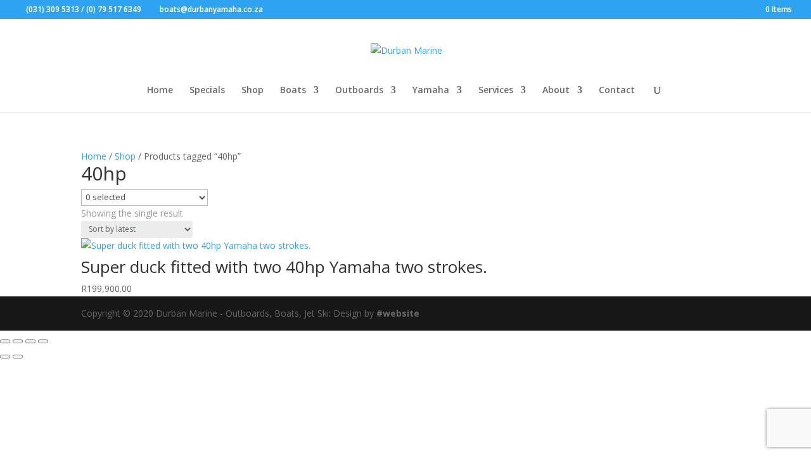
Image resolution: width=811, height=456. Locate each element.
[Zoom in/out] (5, 341)
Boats (293, 91)
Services (495, 91)
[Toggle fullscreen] (18, 341)
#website (397, 313)
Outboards (359, 91)
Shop (252, 91)
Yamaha (430, 91)
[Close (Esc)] (43, 341)
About (556, 91)
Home (160, 91)
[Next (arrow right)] (18, 356)
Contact (617, 91)
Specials (207, 91)
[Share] (30, 341)
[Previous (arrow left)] (5, 356)
